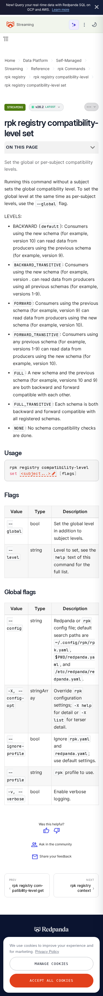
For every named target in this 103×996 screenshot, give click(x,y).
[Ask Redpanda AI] (74, 25)
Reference (40, 68)
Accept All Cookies (51, 980)
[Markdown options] (91, 107)
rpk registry (15, 76)
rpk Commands (71, 68)
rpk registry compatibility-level (61, 76)
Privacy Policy (47, 951)
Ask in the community (51, 845)
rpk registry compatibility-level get (28, 888)
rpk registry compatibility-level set (35, 85)
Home (10, 60)
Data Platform (35, 60)
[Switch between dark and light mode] (94, 24)
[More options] (84, 24)
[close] (97, 7)
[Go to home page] (10, 24)
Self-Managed (69, 60)
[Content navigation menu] (6, 39)
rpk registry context (80, 888)
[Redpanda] (51, 930)
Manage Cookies (51, 964)
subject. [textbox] (36, 473)
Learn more (60, 9)
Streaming (14, 68)
